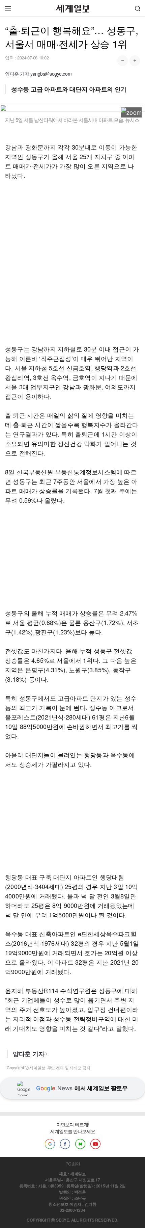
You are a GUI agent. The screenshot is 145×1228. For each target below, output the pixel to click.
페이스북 (65, 1144)
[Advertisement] (72, 262)
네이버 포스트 (80, 1144)
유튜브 (95, 1144)
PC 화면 (72, 1163)
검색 (137, 8)
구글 (50, 1144)
